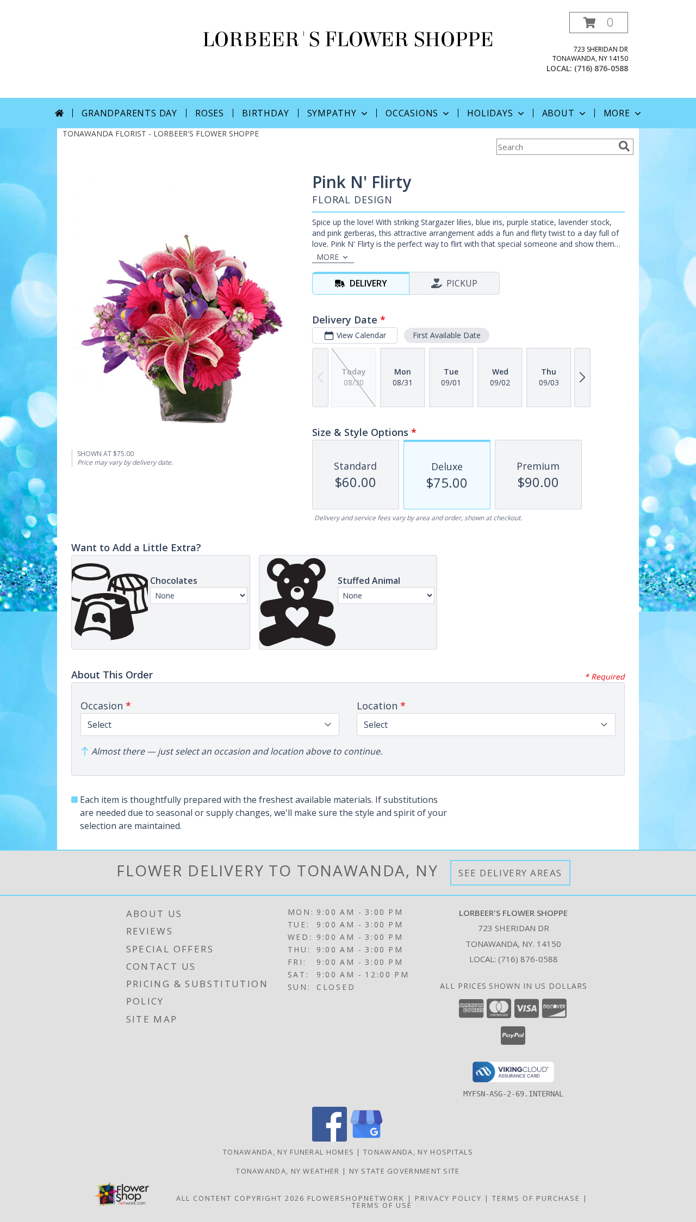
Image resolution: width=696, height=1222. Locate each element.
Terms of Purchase (536, 1198)
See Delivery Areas (510, 872)
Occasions (412, 113)
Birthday (265, 113)
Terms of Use (382, 1205)
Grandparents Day (129, 113)
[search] (624, 146)
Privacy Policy (448, 1198)
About (558, 113)
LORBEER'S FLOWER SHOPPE (348, 39)
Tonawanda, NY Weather (287, 1171)
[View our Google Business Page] (366, 1138)
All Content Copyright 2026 (240, 1198)
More (617, 113)
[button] (598, 22)
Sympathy (332, 113)
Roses (209, 113)
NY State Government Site (404, 1171)
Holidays (490, 113)
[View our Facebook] (329, 1138)
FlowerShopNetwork (356, 1198)
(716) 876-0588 (601, 68)
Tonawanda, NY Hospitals (418, 1152)
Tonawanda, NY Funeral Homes (288, 1152)
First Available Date (447, 335)
